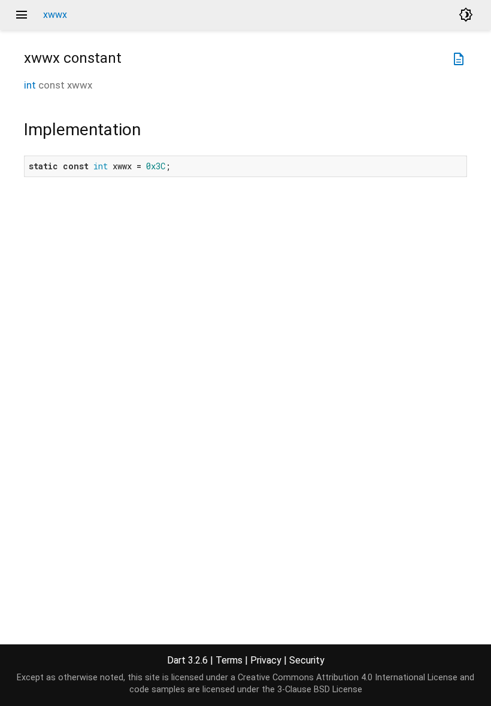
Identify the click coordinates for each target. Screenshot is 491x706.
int (30, 85)
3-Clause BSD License (319, 689)
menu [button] (21, 15)
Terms (229, 660)
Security (307, 660)
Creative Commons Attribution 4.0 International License (347, 677)
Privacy (265, 660)
